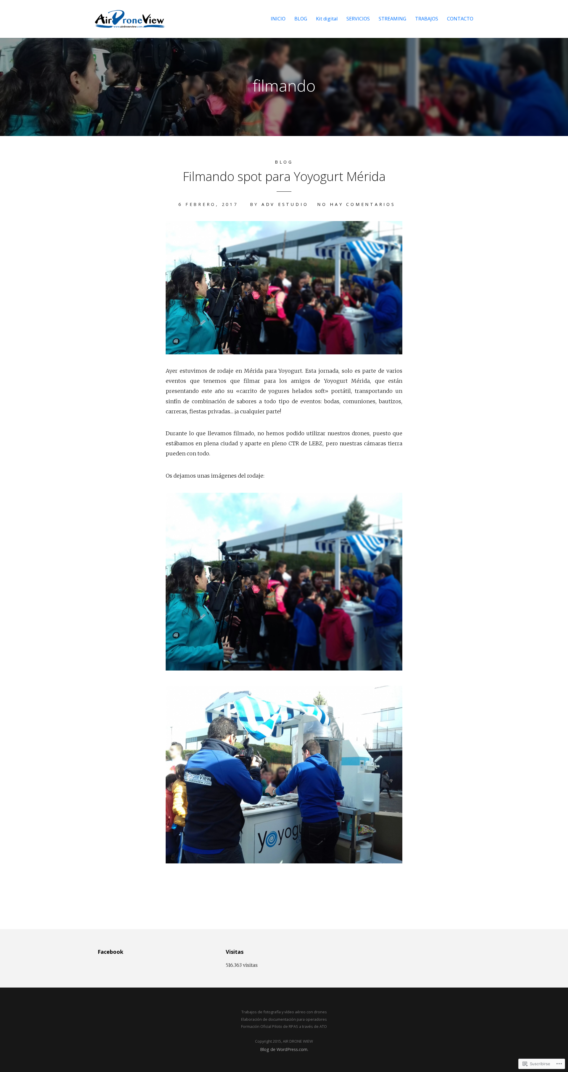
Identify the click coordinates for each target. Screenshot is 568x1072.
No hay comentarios (356, 204)
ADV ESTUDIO (285, 204)
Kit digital (327, 19)
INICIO (278, 19)
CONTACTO (460, 19)
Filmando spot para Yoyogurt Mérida (284, 176)
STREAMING (392, 19)
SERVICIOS (358, 19)
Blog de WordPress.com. (284, 1049)
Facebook (110, 951)
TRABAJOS (426, 19)
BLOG (300, 19)
